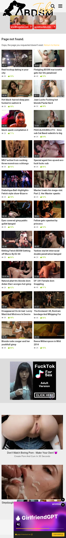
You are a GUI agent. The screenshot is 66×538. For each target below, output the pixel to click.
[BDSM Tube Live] (28, 9)
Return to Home (51, 45)
